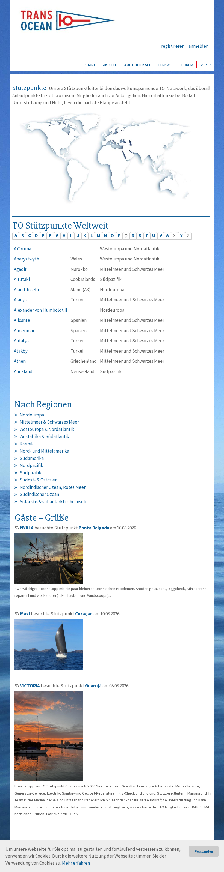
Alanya (20, 300)
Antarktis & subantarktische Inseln (53, 502)
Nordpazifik (31, 465)
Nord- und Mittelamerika (44, 451)
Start (90, 64)
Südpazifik (30, 473)
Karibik (27, 444)
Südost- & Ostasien (38, 480)
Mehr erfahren (76, 863)
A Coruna (22, 249)
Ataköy (21, 351)
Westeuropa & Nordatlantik (47, 429)
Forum (187, 64)
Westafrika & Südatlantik (44, 436)
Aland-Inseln (26, 290)
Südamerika (32, 458)
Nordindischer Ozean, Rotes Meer (53, 487)
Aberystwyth (26, 259)
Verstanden (203, 851)
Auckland (23, 371)
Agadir (20, 269)
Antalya (21, 341)
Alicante (22, 320)
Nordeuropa (32, 415)
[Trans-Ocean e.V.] (65, 20)
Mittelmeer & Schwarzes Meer (49, 422)
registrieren (172, 46)
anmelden (198, 46)
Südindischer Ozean (39, 494)
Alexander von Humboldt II (40, 310)
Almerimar (24, 331)
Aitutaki (22, 279)
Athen (20, 361)
